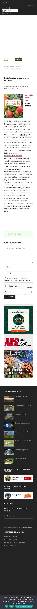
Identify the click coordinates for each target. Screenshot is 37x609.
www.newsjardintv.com (11, 527)
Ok (6, 606)
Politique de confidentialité (14, 543)
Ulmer (21, 121)
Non (11, 606)
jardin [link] (25, 140)
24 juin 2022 (10, 86)
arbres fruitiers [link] (20, 132)
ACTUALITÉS (13, 66)
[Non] (35, 602)
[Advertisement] (18, 34)
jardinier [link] (22, 135)
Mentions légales (10, 539)
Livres (20, 66)
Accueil (6, 66)
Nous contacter (10, 546)
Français (8, 10)
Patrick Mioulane (22, 86)
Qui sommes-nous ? (11, 536)
